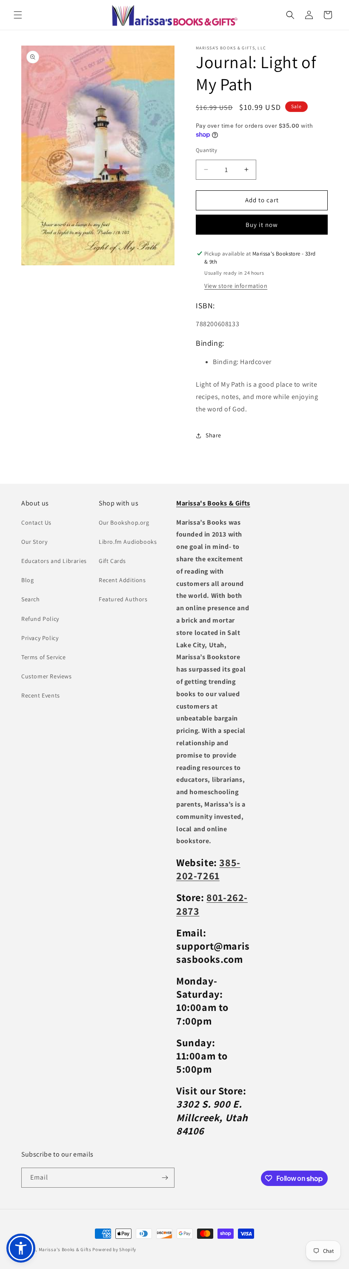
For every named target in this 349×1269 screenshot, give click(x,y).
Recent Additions (122, 580)
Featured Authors (123, 599)
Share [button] (213, 435)
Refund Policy (40, 619)
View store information (235, 286)
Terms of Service (43, 657)
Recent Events (40, 695)
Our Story (34, 541)
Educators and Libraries (54, 561)
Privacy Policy (39, 638)
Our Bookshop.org (124, 522)
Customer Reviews (46, 676)
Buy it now (262, 225)
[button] (18, 15)
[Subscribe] (164, 1178)
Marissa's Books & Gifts (65, 1249)
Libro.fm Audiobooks (128, 541)
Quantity (206, 150)
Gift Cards (112, 561)
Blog (27, 580)
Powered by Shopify (114, 1249)
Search (30, 599)
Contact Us (36, 522)
